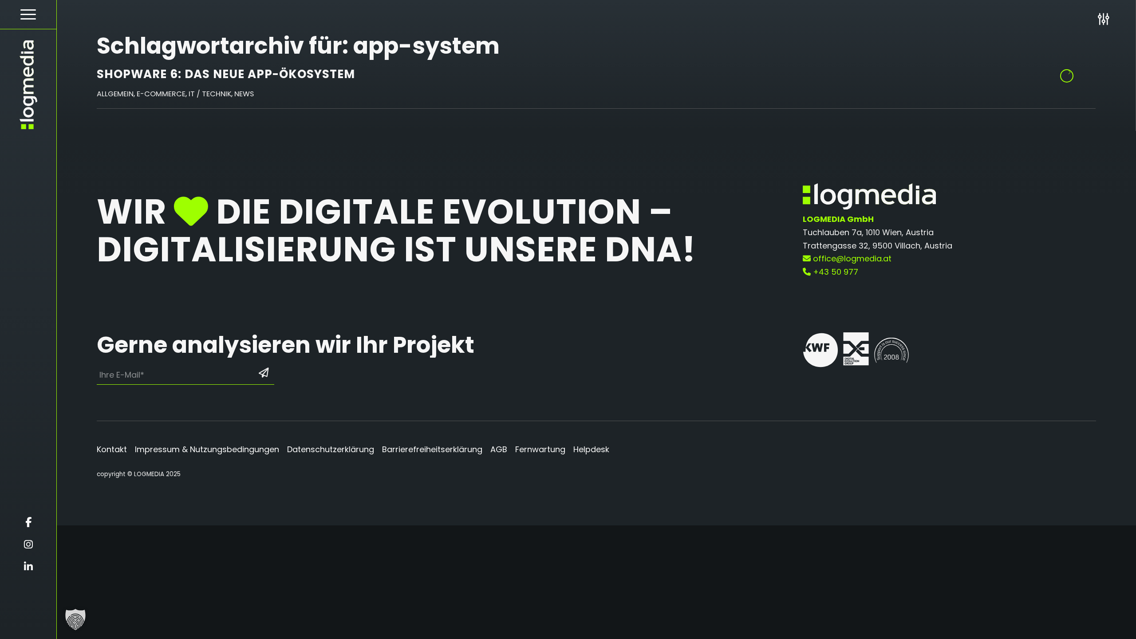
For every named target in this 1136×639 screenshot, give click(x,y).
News (244, 94)
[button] (75, 619)
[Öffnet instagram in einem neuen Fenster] (28, 544)
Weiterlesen (1066, 76)
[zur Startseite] (28, 84)
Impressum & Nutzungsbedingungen (207, 449)
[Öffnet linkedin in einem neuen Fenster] (28, 567)
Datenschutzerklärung (330, 449)
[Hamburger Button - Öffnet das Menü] (28, 14)
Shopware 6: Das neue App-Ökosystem (226, 74)
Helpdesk (591, 449)
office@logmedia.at (851, 258)
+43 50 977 (834, 271)
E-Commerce (161, 94)
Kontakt (112, 449)
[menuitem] (28, 14)
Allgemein (115, 94)
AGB (498, 449)
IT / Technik (210, 94)
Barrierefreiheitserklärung (432, 449)
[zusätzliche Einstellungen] (1103, 19)
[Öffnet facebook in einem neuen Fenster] (28, 522)
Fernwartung (540, 449)
